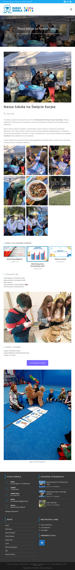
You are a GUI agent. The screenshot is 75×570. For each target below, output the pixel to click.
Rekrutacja (8, 529)
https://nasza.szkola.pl (18, 507)
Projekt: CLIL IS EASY (10, 355)
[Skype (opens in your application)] (70, 2)
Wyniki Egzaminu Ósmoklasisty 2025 (38, 265)
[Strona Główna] (14, 33)
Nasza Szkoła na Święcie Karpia (53, 33)
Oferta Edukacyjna (11, 547)
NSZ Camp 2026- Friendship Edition (14, 287)
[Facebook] (42, 542)
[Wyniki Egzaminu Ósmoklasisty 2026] (42, 484)
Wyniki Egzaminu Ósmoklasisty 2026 (14, 278)
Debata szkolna (60, 259)
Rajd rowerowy (8, 282)
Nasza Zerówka (10, 533)
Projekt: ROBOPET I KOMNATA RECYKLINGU (16, 353)
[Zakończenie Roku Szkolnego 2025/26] (42, 493)
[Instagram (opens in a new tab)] (67, 2)
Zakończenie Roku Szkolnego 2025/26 (14, 280)
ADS (6, 551)
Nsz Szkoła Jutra (45, 527)
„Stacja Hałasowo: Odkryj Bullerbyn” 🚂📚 (16, 284)
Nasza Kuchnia (10, 554)
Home (7, 525)
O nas (7, 543)
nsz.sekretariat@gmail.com (19, 501)
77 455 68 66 (28, 1)
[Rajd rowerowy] (42, 503)
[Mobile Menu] (71, 9)
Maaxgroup (49, 568)
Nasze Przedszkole (46, 525)
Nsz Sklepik (44, 530)
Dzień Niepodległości (14, 259)
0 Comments (56, 486)
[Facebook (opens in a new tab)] (64, 2)
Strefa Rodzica (10, 536)
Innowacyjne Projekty (37, 363)
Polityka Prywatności (11, 511)
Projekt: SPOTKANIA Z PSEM (12, 351)
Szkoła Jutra (9, 540)
